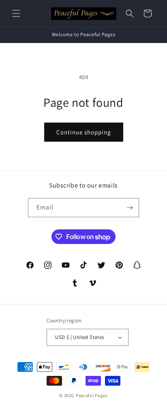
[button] (16, 13)
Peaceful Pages (92, 395)
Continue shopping (83, 132)
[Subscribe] (130, 207)
